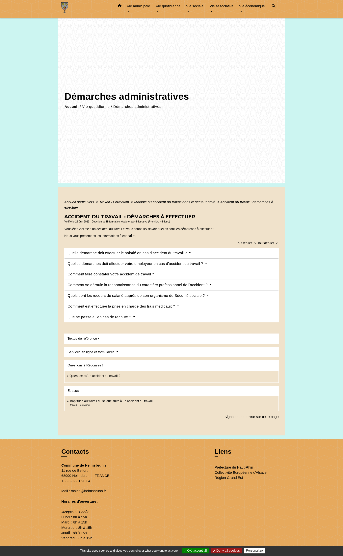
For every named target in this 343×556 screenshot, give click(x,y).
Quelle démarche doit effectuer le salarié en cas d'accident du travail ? (127, 253)
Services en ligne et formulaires (91, 352)
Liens (223, 451)
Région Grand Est (229, 478)
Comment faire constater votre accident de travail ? (111, 274)
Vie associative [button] (221, 6)
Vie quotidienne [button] (168, 6)
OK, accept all (196, 550)
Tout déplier (268, 243)
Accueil (72, 107)
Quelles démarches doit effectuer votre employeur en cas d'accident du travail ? (135, 264)
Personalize (254, 550)
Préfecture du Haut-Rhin (234, 467)
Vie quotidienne (96, 107)
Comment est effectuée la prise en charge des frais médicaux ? (121, 306)
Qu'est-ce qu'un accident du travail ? (94, 376)
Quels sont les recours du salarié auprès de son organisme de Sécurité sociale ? (136, 295)
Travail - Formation (114, 202)
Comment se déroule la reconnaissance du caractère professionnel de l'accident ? (138, 285)
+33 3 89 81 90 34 (75, 481)
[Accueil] (86, 8)
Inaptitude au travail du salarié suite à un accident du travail (111, 401)
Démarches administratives (137, 107)
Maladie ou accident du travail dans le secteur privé (175, 202)
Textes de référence (82, 338)
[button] (119, 6)
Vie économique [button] (252, 6)
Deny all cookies (228, 550)
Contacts (75, 451)
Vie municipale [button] (138, 6)
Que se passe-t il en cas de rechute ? (99, 317)
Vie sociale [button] (194, 6)
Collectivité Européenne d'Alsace (241, 473)
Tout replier (246, 243)
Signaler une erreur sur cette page (251, 417)
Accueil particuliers (79, 202)
